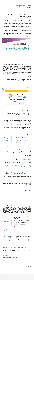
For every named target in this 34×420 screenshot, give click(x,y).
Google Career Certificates (8, 236)
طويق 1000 (25, 36)
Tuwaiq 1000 (22, 62)
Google (30, 276)
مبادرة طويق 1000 (25, 24)
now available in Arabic (26, 240)
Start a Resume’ (18, 250)
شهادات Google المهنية (27, 149)
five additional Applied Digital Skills (18, 246)
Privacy (27, 276)
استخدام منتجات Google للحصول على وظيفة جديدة (20, 166)
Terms (24, 276)
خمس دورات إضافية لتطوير (21, 160)
